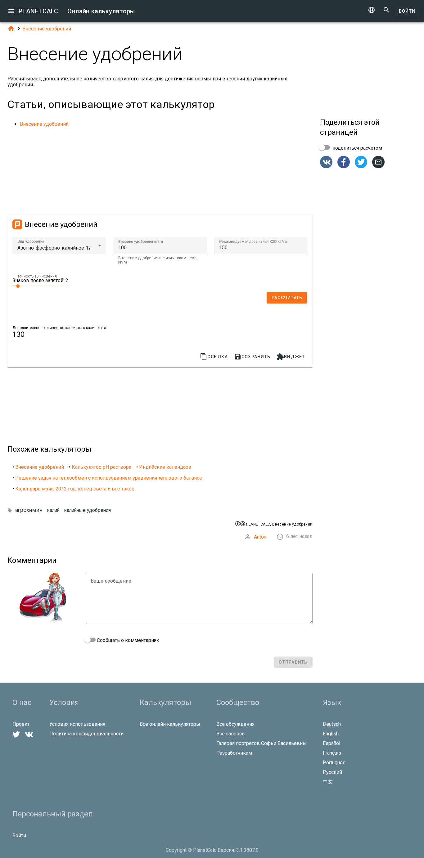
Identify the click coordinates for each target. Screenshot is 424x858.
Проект (20, 724)
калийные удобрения (87, 510)
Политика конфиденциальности (86, 734)
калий (53, 510)
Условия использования (77, 724)
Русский (332, 772)
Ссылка (214, 356)
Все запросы (231, 734)
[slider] (40, 285)
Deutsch (332, 724)
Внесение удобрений (46, 29)
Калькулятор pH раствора (101, 467)
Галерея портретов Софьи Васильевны (261, 743)
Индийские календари (165, 467)
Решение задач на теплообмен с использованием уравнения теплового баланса (108, 478)
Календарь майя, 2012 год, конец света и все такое (74, 489)
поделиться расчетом (356, 148)
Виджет (291, 356)
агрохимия (29, 510)
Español (331, 743)
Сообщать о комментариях (127, 640)
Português (334, 762)
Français (332, 753)
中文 (328, 782)
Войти (407, 11)
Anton (260, 537)
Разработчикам (234, 753)
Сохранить (252, 356)
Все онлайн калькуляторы (170, 724)
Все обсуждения (235, 724)
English (331, 734)
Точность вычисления (37, 276)
